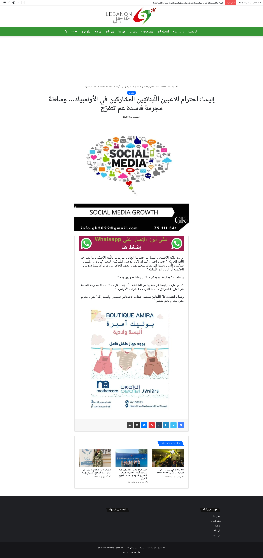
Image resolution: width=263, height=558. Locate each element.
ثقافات (164, 86)
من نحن (217, 535)
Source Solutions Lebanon (110, 547)
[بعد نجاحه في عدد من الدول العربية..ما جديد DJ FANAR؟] (168, 458)
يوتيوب (133, 31)
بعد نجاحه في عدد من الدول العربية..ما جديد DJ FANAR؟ (170, 471)
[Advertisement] (131, 60)
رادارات (179, 31)
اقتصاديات (163, 31)
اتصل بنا (217, 516)
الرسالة (217, 530)
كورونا (121, 31)
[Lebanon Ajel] (131, 16)
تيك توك (85, 31)
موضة (98, 31)
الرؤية (218, 525)
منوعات (109, 31)
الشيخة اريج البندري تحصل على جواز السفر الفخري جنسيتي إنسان (96, 471)
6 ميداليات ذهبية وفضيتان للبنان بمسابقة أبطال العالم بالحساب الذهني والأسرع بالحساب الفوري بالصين (132, 474)
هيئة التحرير (215, 521)
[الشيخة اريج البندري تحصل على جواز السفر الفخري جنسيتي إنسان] (95, 458)
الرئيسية (192, 31)
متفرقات (148, 31)
